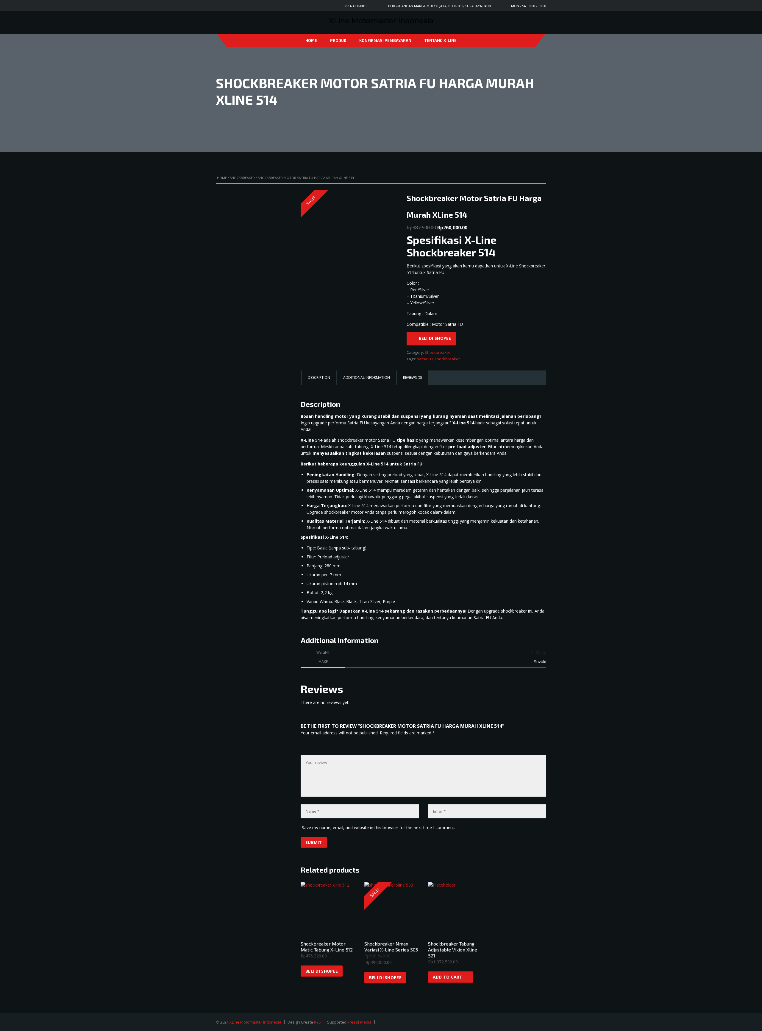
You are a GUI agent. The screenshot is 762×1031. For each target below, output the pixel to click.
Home (311, 40)
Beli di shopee (435, 338)
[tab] (319, 377)
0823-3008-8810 (356, 6)
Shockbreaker (242, 177)
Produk (338, 40)
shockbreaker (447, 359)
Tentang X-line (440, 40)
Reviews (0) (412, 377)
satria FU (425, 359)
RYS (317, 1022)
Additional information (366, 377)
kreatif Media (359, 1022)
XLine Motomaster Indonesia (255, 1022)
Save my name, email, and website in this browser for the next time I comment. (378, 827)
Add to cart (448, 977)
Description (319, 377)
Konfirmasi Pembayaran (385, 40)
